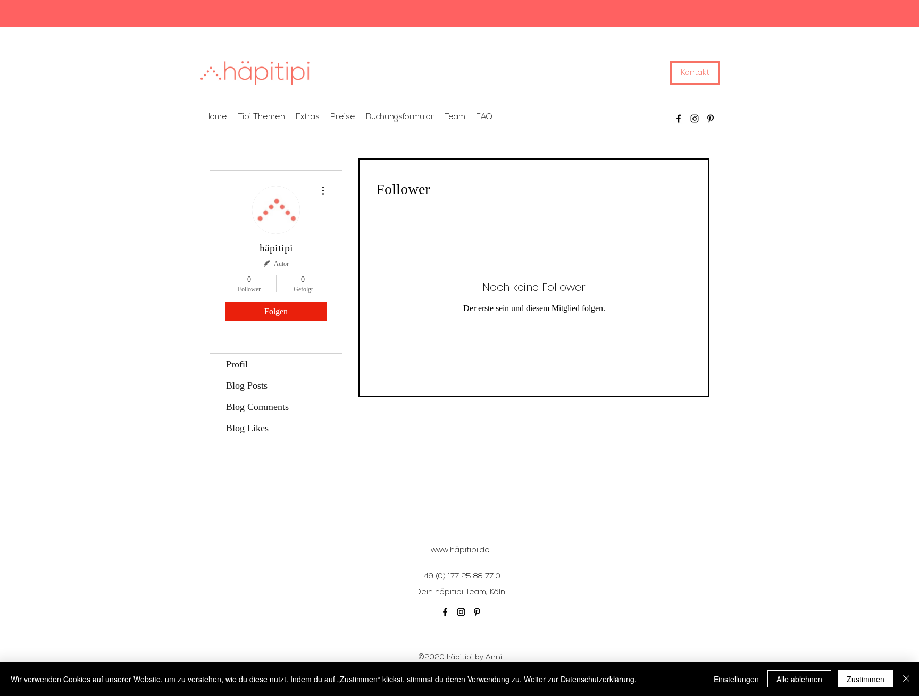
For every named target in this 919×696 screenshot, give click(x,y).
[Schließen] (906, 678)
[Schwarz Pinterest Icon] (710, 118)
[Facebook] (678, 118)
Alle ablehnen (799, 679)
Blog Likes (247, 428)
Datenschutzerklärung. (599, 679)
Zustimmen (865, 679)
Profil (237, 364)
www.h (443, 551)
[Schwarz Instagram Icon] (694, 118)
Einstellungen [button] (736, 679)
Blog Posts (247, 385)
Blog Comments (257, 406)
